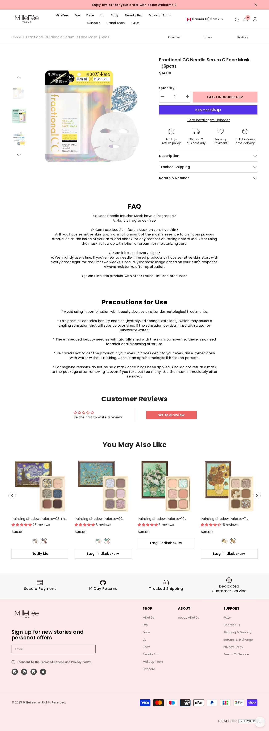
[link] (40, 586)
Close (255, 5)
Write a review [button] (171, 415)
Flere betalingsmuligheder (208, 120)
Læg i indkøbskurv (225, 97)
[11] (224, 541)
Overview (174, 37)
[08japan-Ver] (44, 541)
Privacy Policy (81, 662)
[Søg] (236, 19)
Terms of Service (52, 662)
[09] (98, 541)
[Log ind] (254, 19)
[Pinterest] (24, 672)
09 (98, 541)
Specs (208, 37)
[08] (35, 541)
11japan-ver (233, 541)
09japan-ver (107, 541)
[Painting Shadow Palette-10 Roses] (166, 486)
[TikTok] (33, 672)
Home (16, 37)
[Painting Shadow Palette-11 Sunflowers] (229, 486)
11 (224, 541)
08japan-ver (44, 541)
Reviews (242, 37)
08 (35, 541)
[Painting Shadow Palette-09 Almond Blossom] (103, 486)
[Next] (19, 155)
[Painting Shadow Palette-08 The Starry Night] (40, 486)
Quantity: (167, 88)
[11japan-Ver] (233, 541)
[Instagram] (15, 672)
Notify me (40, 553)
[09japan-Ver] (107, 541)
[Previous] (19, 77)
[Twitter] (43, 672)
